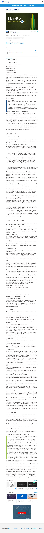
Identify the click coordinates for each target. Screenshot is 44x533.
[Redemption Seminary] (22, 512)
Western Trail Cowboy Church (15, 32)
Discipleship (15, 38)
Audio (10, 50)
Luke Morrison (12, 31)
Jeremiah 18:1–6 (9, 38)
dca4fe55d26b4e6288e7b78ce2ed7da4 (17, 52)
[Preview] (15, 501)
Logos (9, 528)
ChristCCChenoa (10, 501)
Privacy (27, 528)
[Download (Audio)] (36, 50)
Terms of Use (33, 528)
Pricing (21, 528)
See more (35, 480)
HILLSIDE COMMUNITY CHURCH (33, 501)
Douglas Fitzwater (21, 501)
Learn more (31, 5)
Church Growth (21, 38)
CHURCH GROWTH (31, 500)
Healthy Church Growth (11, 500)
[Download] (15, 488)
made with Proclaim (33, 31)
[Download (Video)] (36, 53)
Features (16, 528)
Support (40, 528)
